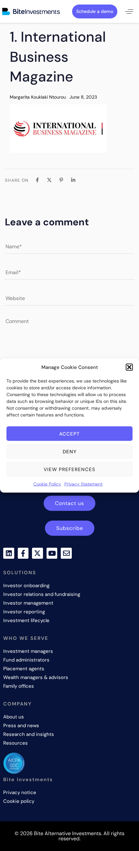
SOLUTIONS (19, 572)
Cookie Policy (47, 484)
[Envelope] (66, 553)
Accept (69, 433)
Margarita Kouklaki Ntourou (38, 97)
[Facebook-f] (23, 553)
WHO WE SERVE (25, 638)
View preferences (69, 469)
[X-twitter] (37, 553)
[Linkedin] (8, 553)
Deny (70, 451)
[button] (129, 367)
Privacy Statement (83, 484)
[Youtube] (52, 553)
